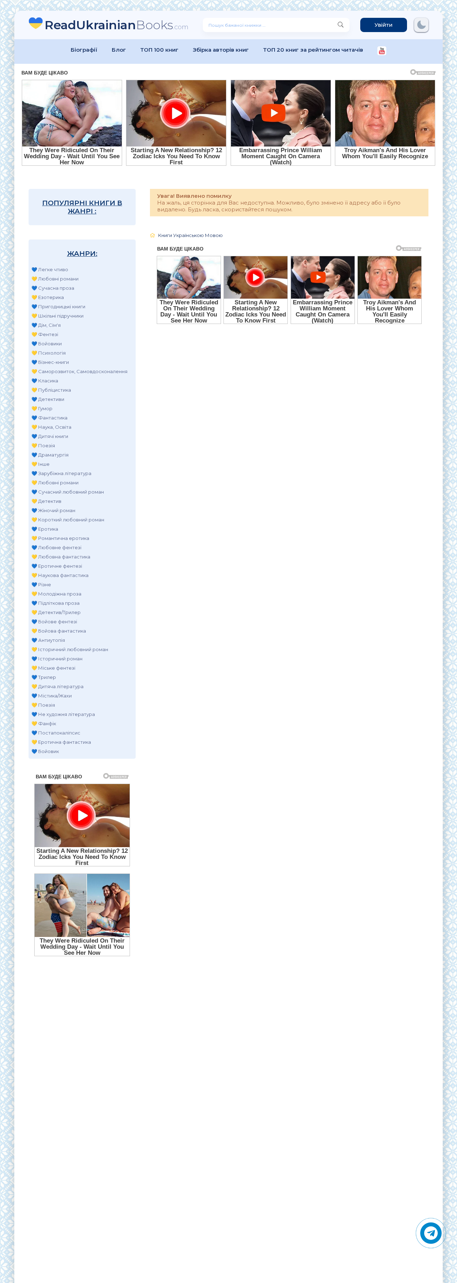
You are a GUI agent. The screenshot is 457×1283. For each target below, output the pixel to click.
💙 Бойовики (46, 343)
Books (117, 24)
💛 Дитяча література (57, 686)
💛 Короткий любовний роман (67, 519)
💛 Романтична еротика (60, 538)
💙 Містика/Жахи (51, 696)
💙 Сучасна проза (52, 288)
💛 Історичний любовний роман (69, 649)
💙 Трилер (43, 677)
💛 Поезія (43, 445)
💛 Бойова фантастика (58, 631)
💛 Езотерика (47, 297)
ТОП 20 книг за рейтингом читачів (313, 49)
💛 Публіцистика (51, 390)
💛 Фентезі (44, 334)
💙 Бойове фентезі (54, 621)
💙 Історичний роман (56, 658)
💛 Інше (40, 464)
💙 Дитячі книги (49, 436)
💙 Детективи (47, 399)
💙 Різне (41, 584)
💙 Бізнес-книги (50, 362)
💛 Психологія (48, 353)
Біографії (84, 49)
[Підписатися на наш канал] (381, 51)
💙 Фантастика (49, 418)
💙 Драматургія (50, 455)
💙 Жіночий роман (53, 510)
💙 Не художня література (63, 714)
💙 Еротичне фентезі (56, 566)
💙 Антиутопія (48, 640)
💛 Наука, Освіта (51, 427)
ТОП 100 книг (159, 49)
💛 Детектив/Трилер (56, 612)
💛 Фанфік (43, 723)
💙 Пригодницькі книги (58, 306)
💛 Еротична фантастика (61, 742)
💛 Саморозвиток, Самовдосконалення (79, 371)
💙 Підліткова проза (55, 603)
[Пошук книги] (341, 25)
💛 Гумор (41, 408)
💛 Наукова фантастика (60, 575)
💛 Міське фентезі (53, 668)
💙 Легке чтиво (49, 269)
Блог (119, 49)
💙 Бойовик (45, 751)
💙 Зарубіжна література (61, 473)
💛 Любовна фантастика (60, 557)
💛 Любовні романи (55, 279)
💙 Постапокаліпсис (55, 733)
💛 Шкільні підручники (57, 316)
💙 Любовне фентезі (56, 547)
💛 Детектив (46, 501)
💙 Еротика (44, 529)
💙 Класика (44, 380)
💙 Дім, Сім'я (46, 325)
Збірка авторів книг (221, 49)
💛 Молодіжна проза (56, 594)
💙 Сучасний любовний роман (67, 492)
